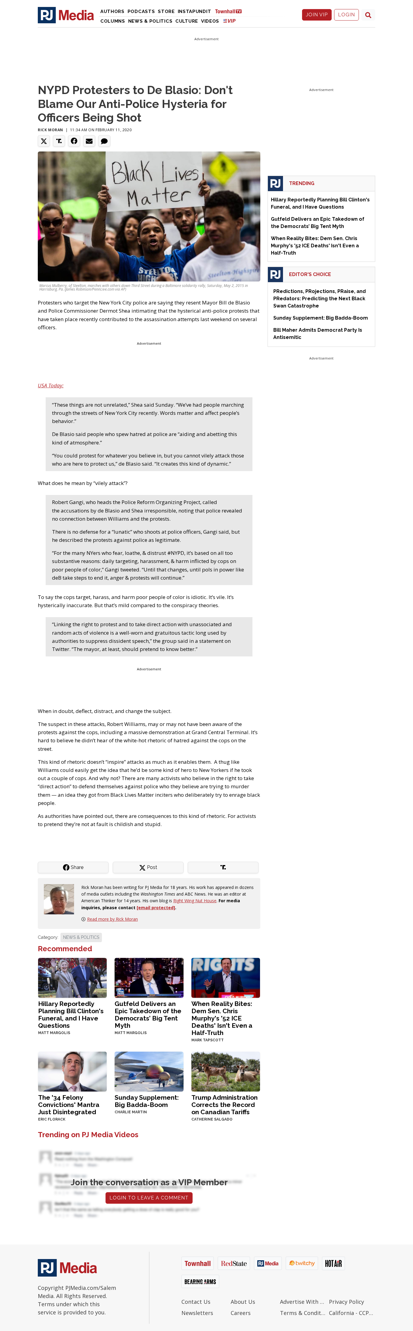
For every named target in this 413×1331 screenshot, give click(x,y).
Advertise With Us (303, 1301)
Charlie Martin (131, 1112)
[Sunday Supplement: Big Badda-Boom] (149, 1071)
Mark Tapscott (207, 1040)
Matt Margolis (54, 1033)
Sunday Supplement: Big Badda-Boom (147, 1101)
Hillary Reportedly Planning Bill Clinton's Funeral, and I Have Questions (71, 1014)
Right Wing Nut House (194, 900)
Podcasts (141, 11)
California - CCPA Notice (352, 1312)
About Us (243, 1301)
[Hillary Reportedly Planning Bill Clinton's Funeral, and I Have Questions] (72, 977)
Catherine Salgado (212, 1119)
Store (166, 11)
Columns (112, 21)
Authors (112, 11)
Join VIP (317, 15)
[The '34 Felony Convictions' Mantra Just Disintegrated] (72, 1071)
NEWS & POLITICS (81, 937)
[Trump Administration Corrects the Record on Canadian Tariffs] (225, 1071)
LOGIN (346, 15)
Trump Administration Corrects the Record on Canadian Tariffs (224, 1105)
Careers (241, 1312)
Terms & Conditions (303, 1312)
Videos (210, 21)
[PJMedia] (66, 14)
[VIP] (229, 21)
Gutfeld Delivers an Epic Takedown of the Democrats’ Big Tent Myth (148, 1014)
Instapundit (194, 11)
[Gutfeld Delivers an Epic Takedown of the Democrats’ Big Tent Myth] (149, 977)
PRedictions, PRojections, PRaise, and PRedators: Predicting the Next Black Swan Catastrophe (319, 298)
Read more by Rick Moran (112, 919)
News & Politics (150, 21)
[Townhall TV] (231, 11)
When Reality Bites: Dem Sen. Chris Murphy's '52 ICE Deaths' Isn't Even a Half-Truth (221, 1018)
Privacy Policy (346, 1301)
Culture (186, 21)
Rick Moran (50, 129)
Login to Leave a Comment (149, 1198)
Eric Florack (51, 1119)
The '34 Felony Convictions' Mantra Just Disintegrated (68, 1105)
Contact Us (195, 1301)
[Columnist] (61, 898)
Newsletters (197, 1312)
